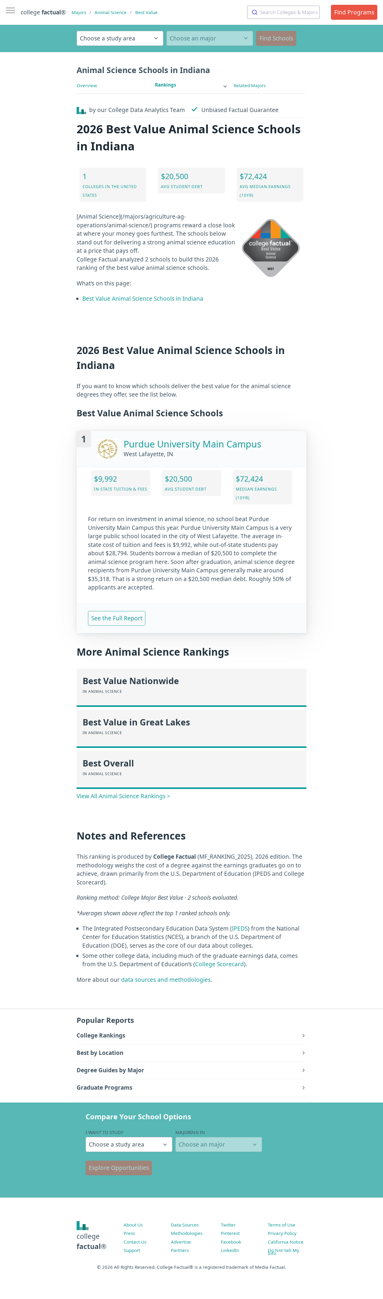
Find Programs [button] (354, 12)
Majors (79, 12)
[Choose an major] (209, 38)
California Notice (285, 1242)
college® (92, 1241)
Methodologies (187, 1233)
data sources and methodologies (166, 980)
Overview (87, 85)
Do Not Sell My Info (283, 1251)
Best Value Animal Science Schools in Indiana (142, 299)
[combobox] (283, 12)
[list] (191, 85)
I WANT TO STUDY (105, 1132)
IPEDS (240, 928)
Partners (180, 1250)
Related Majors (250, 85)
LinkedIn (230, 1250)
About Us (133, 1225)
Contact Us (135, 1242)
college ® (43, 12)
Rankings (165, 85)
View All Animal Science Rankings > (123, 796)
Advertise (181, 1242)
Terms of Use (281, 1225)
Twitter (228, 1225)
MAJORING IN (190, 1132)
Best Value (146, 12)
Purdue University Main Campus (193, 444)
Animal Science (111, 12)
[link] (191, 85)
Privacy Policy (282, 1233)
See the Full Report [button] (116, 618)
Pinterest (230, 1233)
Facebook (231, 1242)
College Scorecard (219, 964)
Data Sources (185, 1225)
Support (132, 1250)
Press (129, 1233)
